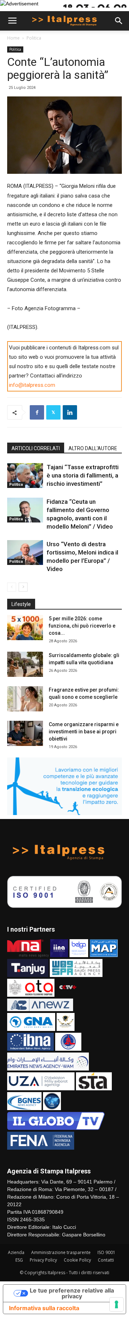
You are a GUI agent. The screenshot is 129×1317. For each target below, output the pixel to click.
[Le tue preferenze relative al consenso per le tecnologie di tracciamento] (116, 1304)
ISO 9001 (106, 1252)
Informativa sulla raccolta (44, 1308)
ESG (19, 1260)
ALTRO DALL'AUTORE (92, 448)
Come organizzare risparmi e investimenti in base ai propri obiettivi (84, 731)
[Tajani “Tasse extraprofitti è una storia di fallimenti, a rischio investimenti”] (25, 475)
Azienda (16, 1252)
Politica (34, 38)
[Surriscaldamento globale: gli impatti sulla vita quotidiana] (25, 664)
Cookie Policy (77, 1260)
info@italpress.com (32, 385)
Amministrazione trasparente (61, 1252)
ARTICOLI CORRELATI (35, 448)
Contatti (106, 1260)
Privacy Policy (43, 1260)
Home (13, 38)
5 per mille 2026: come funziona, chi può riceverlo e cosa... (82, 626)
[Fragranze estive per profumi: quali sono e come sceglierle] (25, 698)
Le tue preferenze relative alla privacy (72, 1293)
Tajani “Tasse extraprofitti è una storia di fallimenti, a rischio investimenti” (83, 475)
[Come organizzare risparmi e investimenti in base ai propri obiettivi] (25, 733)
